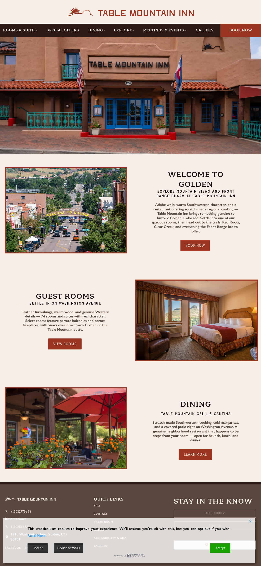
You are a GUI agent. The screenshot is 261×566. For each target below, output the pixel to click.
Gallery (205, 30)
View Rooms (64, 344)
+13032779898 (21, 511)
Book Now (240, 30)
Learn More (195, 454)
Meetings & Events (163, 30)
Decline (37, 548)
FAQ (97, 505)
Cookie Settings (68, 548)
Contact (101, 513)
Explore (123, 30)
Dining (95, 30)
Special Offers (63, 30)
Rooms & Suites (20, 30)
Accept (220, 548)
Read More (36, 535)
